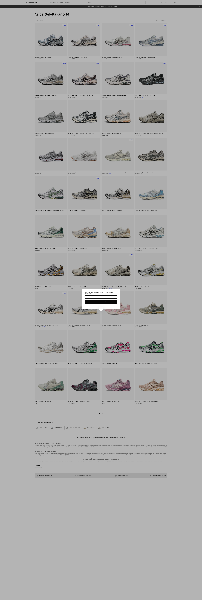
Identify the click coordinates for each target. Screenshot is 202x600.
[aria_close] (101, 309)
